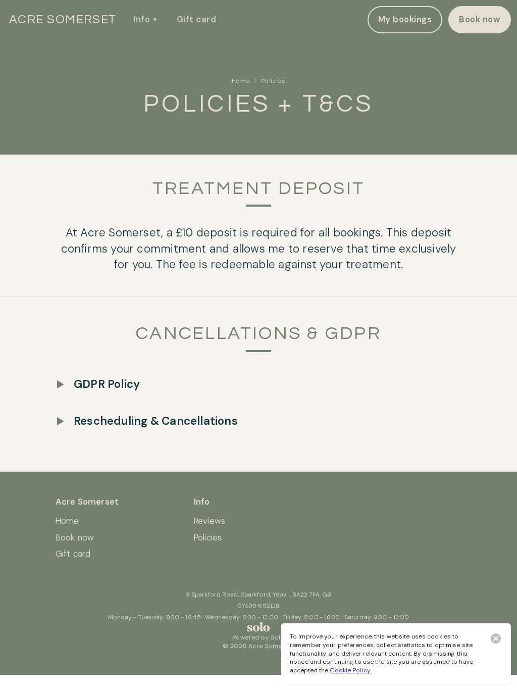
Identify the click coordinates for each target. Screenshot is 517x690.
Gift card (196, 19)
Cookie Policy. (350, 670)
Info (141, 19)
